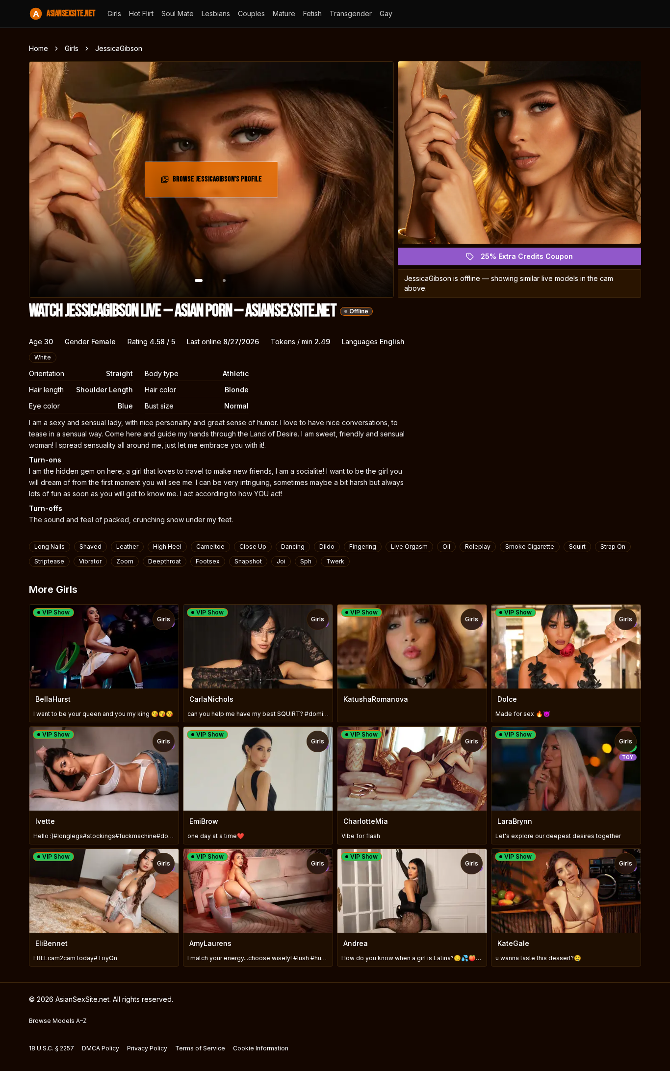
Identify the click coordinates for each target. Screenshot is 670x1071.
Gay (386, 13)
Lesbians (216, 13)
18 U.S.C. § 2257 (51, 1048)
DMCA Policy (100, 1048)
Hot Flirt (141, 13)
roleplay (477, 546)
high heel (167, 546)
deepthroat (164, 561)
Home (38, 48)
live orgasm (409, 546)
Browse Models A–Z (58, 1020)
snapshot (248, 561)
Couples (251, 13)
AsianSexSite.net (64, 13)
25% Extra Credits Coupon (532, 258)
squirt (577, 546)
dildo (327, 546)
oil (446, 546)
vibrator (90, 561)
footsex (208, 561)
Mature (284, 13)
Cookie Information (260, 1048)
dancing (293, 546)
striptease (49, 561)
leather (127, 546)
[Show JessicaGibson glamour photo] (224, 280)
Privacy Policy (147, 1048)
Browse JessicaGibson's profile (218, 182)
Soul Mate (177, 13)
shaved (90, 546)
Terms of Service (200, 1048)
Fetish (312, 13)
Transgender (351, 13)
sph (305, 561)
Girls (114, 13)
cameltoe (210, 546)
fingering (362, 546)
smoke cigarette (529, 546)
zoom (124, 561)
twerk (335, 561)
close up (252, 546)
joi (281, 561)
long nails (49, 546)
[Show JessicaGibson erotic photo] (198, 280)
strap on (612, 546)
